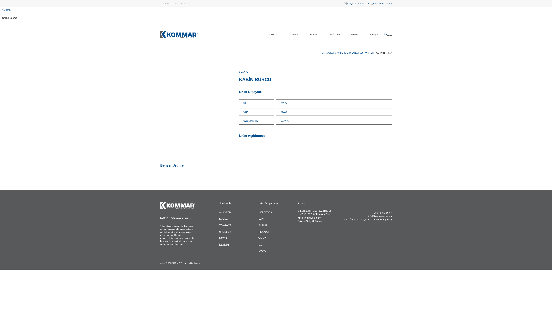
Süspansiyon (367, 53)
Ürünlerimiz (342, 53)
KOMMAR (294, 34)
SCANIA (354, 53)
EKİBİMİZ (314, 34)
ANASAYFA (273, 34)
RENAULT (263, 232)
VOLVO (262, 238)
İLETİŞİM (374, 34)
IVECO (262, 251)
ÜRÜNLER (335, 34)
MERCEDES (265, 212)
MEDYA (354, 34)
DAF (260, 245)
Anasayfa (328, 53)
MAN (261, 219)
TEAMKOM (225, 225)
